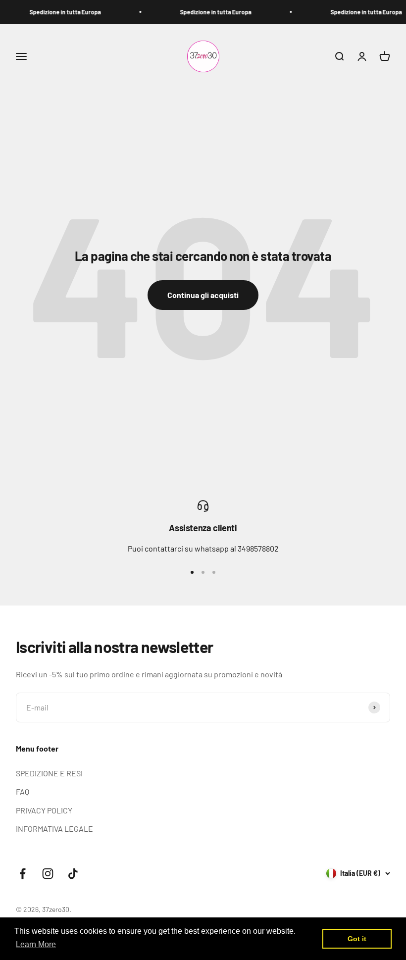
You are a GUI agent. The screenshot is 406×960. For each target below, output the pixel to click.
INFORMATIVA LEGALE (54, 828)
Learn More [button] (36, 944)
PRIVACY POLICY (44, 810)
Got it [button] (357, 939)
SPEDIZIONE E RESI (49, 773)
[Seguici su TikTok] (73, 873)
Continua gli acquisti (203, 295)
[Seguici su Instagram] (47, 873)
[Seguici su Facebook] (22, 873)
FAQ (22, 791)
